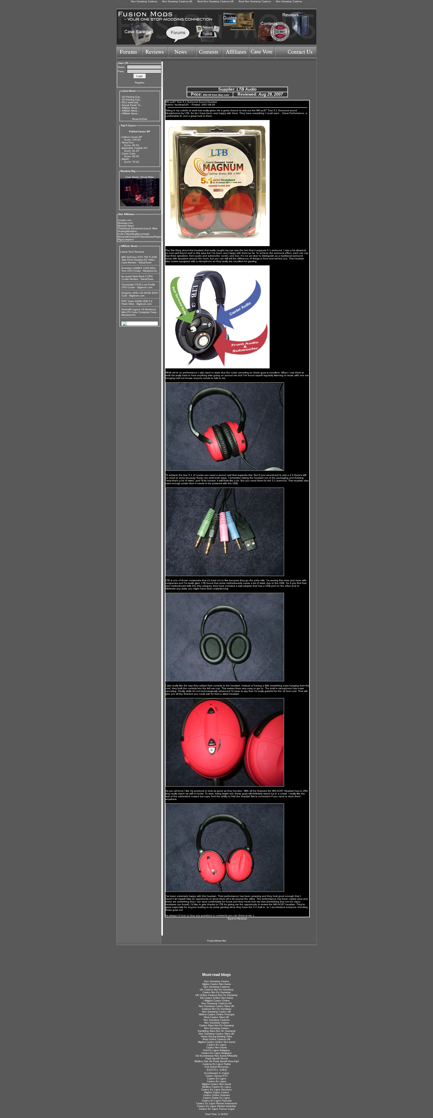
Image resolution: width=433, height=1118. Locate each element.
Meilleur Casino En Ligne (216, 1086)
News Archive (139, 119)
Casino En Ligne (216, 1044)
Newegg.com (125, 223)
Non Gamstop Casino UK (216, 1011)
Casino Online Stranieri (216, 1095)
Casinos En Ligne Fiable (216, 1064)
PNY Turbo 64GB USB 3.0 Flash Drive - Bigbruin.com (137, 302)
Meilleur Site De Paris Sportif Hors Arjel (216, 1061)
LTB (187, 113)
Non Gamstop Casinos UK (216, 1003)
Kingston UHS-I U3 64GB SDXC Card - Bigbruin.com (140, 294)
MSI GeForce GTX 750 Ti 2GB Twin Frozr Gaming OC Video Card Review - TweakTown (139, 260)
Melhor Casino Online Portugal (216, 1014)
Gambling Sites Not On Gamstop (217, 1031)
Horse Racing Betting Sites (216, 1036)
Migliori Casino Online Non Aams (216, 1042)
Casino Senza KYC (216, 1075)
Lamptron (128, 239)
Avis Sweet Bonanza (216, 1066)
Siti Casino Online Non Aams (216, 997)
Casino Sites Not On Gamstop (216, 1025)
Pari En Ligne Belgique (216, 1050)
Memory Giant (126, 225)
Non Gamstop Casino (216, 981)
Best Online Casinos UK (217, 1039)
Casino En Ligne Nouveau (216, 1089)
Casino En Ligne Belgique (216, 1053)
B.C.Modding (128, 234)
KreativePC (133, 236)
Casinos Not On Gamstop (216, 1008)
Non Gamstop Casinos (216, 986)
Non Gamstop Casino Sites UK (216, 1006)
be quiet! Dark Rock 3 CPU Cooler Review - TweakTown (138, 277)
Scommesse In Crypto (216, 1073)
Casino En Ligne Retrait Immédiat (216, 1106)
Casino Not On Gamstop (216, 992)
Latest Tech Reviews (132, 251)
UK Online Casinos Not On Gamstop (216, 995)
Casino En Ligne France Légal (216, 1108)
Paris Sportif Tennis (216, 1058)
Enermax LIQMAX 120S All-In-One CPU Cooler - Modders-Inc (139, 269)
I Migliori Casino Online (216, 1000)
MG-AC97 (277, 790)
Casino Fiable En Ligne (216, 1097)
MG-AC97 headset (284, 904)
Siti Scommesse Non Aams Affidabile (216, 1055)
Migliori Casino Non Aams (216, 1084)
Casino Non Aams (216, 1047)
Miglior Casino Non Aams (216, 984)
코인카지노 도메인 (216, 1069)
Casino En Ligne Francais (217, 1100)
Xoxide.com (124, 220)
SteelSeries (147, 236)
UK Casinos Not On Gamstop (217, 989)
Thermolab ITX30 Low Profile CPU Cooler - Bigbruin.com (138, 286)
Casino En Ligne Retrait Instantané (216, 1103)
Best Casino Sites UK (216, 1017)
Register (139, 82)
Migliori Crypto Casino (216, 1092)
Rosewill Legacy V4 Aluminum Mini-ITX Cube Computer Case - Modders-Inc (140, 312)
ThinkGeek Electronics (131, 228)
